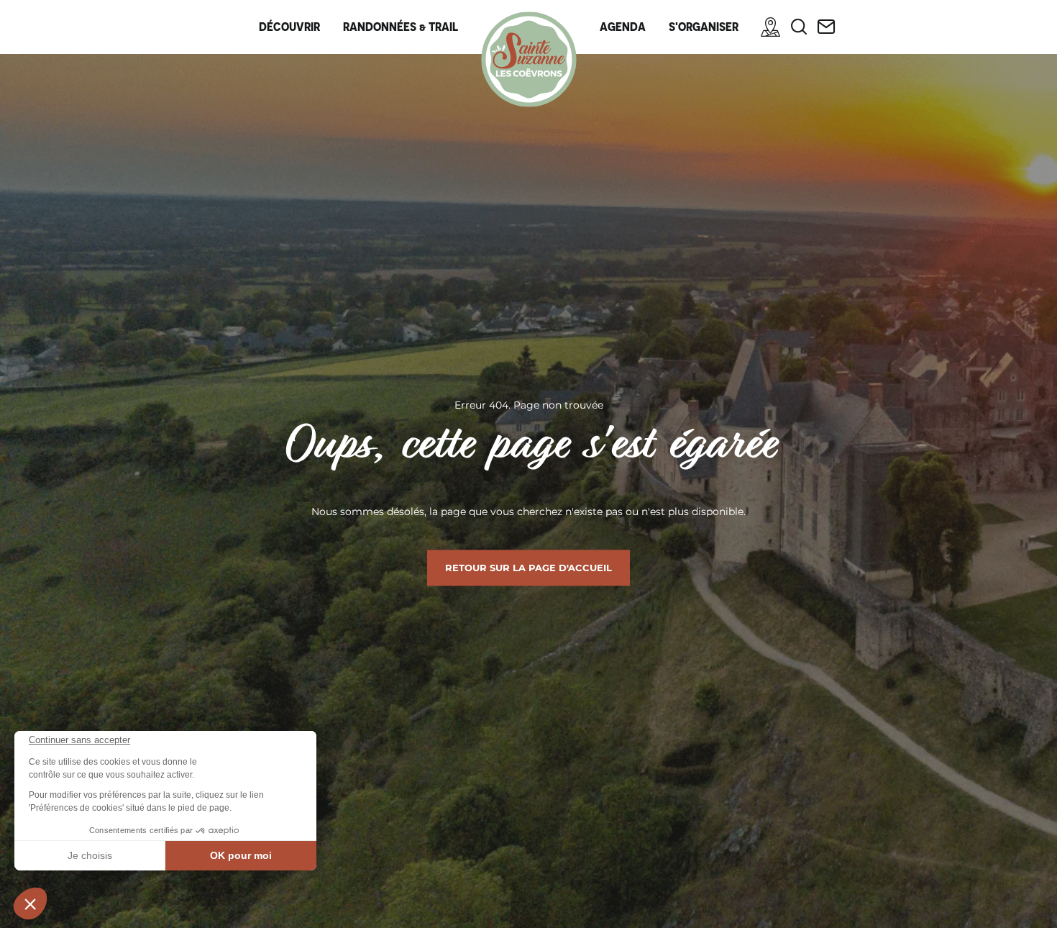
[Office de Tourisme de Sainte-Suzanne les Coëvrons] (529, 59)
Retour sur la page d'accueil (528, 567)
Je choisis (90, 855)
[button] (30, 903)
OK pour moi (241, 855)
